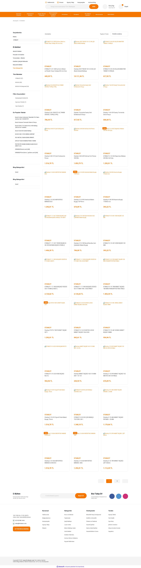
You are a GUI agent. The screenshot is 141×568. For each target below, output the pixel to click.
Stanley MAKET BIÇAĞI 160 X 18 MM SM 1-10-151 (85, 375)
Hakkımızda (45, 514)
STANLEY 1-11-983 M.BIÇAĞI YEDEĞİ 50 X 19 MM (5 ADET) (56, 287)
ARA (93, 6)
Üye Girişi (111, 521)
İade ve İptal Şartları (91, 528)
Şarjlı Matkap (68, 521)
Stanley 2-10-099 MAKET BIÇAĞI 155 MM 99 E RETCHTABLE (114, 375)
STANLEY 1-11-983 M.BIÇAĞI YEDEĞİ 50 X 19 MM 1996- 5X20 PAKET (85, 287)
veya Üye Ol (112, 7)
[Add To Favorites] (66, 41)
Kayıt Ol (81, 496)
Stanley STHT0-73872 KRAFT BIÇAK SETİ (55, 331)
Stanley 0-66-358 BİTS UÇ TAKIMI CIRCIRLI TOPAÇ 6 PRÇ (55, 113)
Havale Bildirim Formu (92, 531)
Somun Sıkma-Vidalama (71, 538)
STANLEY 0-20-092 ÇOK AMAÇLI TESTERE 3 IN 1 (84, 418)
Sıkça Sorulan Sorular (114, 528)
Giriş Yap (111, 6)
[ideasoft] (60, 567)
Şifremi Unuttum (112, 524)
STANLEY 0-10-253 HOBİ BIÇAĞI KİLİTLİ (54, 375)
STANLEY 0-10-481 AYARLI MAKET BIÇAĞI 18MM (113, 331)
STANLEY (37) (19, 78)
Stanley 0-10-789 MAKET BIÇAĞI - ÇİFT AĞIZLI (113, 462)
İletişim (44, 528)
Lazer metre (67, 524)
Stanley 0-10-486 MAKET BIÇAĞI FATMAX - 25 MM (113, 418)
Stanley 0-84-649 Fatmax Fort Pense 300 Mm (85, 157)
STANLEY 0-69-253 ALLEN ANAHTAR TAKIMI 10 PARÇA (114, 70)
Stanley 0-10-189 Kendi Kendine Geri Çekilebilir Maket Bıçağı (85, 244)
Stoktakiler (48, 34)
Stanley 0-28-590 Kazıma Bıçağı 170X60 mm (113, 200)
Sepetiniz (111, 531)
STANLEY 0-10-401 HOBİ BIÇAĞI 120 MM (114, 244)
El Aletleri (22, 20)
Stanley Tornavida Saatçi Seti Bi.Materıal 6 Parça (83, 113)
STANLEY (48, 66)
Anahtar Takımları (69, 534)
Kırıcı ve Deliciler (68, 514)
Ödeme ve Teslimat (91, 521)
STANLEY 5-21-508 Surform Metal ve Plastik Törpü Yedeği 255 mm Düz (56, 70)
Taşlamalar (67, 518)
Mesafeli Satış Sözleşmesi (93, 514)
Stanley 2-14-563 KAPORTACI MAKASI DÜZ (54, 200)
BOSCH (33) (18, 82)
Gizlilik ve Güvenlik (91, 518)
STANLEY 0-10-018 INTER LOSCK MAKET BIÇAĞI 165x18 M (84, 331)
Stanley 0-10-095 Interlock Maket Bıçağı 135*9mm (84, 200)
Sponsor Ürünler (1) (20, 102)
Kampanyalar (45, 521)
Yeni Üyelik (111, 518)
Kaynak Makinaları (69, 541)
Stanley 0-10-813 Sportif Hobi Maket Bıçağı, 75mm (56, 418)
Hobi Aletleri (67, 531)
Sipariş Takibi (112, 514)
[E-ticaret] (70, 567)
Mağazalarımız (46, 518)
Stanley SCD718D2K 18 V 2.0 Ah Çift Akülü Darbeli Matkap (85, 70)
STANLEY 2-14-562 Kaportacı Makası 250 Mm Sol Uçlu (114, 157)
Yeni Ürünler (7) (19, 106)
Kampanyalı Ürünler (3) (21, 98)
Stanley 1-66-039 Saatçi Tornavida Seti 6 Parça (113, 113)
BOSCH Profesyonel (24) (22, 86)
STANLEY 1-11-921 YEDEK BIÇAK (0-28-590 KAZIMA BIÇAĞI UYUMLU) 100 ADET (56, 244)
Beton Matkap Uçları (70, 528)
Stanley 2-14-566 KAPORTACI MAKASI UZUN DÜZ (54, 462)
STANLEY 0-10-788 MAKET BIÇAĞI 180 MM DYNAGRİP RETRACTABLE (114, 287)
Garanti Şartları (90, 524)
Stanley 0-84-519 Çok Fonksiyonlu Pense (55, 157)
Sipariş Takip (45, 524)
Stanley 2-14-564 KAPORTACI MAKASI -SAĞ (83, 462)
